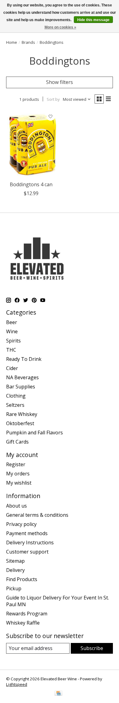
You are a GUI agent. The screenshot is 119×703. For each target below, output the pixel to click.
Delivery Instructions (30, 542)
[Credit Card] (58, 694)
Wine (12, 331)
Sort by (53, 99)
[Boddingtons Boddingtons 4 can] (31, 144)
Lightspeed (16, 684)
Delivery (15, 570)
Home (11, 42)
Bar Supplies (20, 386)
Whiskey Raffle (23, 622)
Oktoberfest (20, 423)
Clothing (16, 395)
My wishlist (18, 482)
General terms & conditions (37, 515)
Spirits (13, 340)
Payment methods (27, 533)
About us (16, 505)
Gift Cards (17, 441)
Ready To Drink (23, 359)
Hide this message (93, 20)
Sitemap (15, 560)
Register (15, 464)
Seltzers (15, 405)
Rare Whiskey (21, 414)
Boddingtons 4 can (31, 184)
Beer (11, 322)
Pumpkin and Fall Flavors (34, 432)
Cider (12, 368)
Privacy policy (21, 524)
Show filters (59, 82)
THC (11, 349)
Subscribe (92, 648)
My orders (18, 473)
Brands (28, 42)
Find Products (21, 579)
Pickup (13, 588)
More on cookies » (60, 27)
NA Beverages (22, 377)
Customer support (27, 551)
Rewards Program (26, 613)
